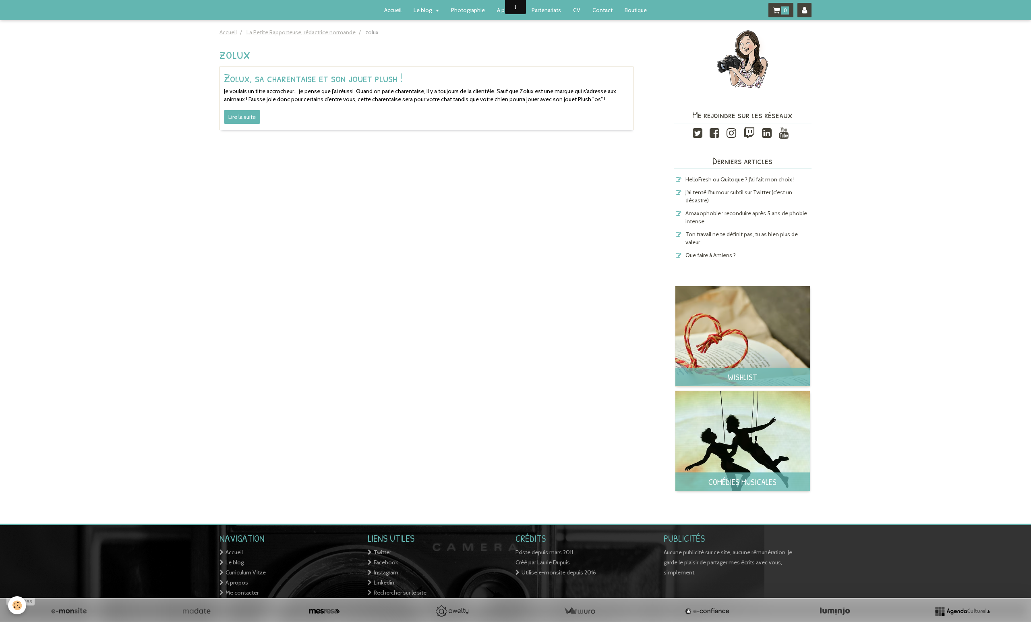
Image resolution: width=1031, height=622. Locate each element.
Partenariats (546, 10)
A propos (237, 582)
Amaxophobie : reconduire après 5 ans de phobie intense (746, 217)
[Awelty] (452, 611)
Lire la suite (242, 117)
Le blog (423, 10)
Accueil (393, 10)
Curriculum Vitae (246, 572)
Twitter (382, 552)
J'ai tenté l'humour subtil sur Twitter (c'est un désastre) (738, 196)
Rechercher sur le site (400, 592)
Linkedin (384, 582)
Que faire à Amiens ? (710, 255)
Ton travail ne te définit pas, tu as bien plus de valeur (741, 238)
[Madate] (196, 611)
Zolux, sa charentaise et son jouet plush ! (313, 78)
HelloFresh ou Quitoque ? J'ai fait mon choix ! (740, 179)
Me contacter (242, 592)
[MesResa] (324, 611)
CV (576, 10)
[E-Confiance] (707, 611)
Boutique (636, 10)
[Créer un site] (69, 611)
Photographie (468, 10)
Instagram (386, 572)
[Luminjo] (835, 611)
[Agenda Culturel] (962, 611)
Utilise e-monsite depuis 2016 (559, 572)
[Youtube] (784, 132)
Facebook (386, 562)
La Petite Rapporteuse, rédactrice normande (301, 32)
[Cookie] (17, 605)
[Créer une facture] (579, 611)
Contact (602, 10)
